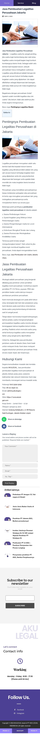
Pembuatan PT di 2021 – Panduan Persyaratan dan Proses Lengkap (22, 545)
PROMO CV (6, 730)
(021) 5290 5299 (16, 384)
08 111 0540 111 (12, 388)
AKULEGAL (12, 368)
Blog (34, 3)
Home (6, 3)
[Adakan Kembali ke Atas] (35, 729)
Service (21, 3)
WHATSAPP (20, 730)
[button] (19, 419)
